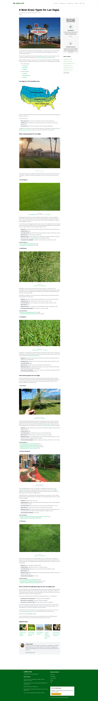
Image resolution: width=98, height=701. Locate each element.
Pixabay (34, 613)
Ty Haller (35, 555)
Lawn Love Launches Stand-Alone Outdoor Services (34, 692)
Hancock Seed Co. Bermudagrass (26, 245)
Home (51, 681)
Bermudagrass (25, 65)
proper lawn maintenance (34, 355)
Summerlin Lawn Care (67, 69)
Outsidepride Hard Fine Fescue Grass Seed (28, 448)
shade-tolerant (48, 425)
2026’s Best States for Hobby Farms (31, 686)
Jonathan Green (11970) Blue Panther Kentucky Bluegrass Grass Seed (33, 516)
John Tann (36, 285)
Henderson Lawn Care (67, 61)
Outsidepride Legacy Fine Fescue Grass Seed (29, 443)
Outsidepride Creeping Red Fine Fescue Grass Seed (30, 446)
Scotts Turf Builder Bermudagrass (26, 243)
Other (80, 3)
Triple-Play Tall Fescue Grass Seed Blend (28, 579)
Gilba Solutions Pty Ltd (33, 214)
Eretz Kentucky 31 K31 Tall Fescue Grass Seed (29, 581)
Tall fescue (24, 77)
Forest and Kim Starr (35, 349)
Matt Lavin (36, 418)
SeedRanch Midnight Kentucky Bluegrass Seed (29, 517)
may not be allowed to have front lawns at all (45, 57)
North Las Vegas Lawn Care (68, 63)
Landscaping (62, 3)
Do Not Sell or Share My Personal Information (59, 697)
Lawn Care (55, 3)
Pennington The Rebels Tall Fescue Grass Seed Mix (30, 582)
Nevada (20, 14)
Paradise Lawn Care (67, 65)
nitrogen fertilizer (34, 238)
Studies (76, 3)
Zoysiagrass (24, 69)
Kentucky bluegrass (26, 75)
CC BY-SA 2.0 (43, 285)
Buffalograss (24, 67)
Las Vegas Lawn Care (67, 59)
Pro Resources (70, 3)
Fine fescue (24, 73)
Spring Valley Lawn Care (68, 67)
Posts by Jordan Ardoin (30, 652)
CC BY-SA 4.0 (48, 214)
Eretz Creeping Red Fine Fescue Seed (27, 445)
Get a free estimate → (56, 694)
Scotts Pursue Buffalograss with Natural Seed (29, 313)
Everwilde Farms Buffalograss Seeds (27, 312)
